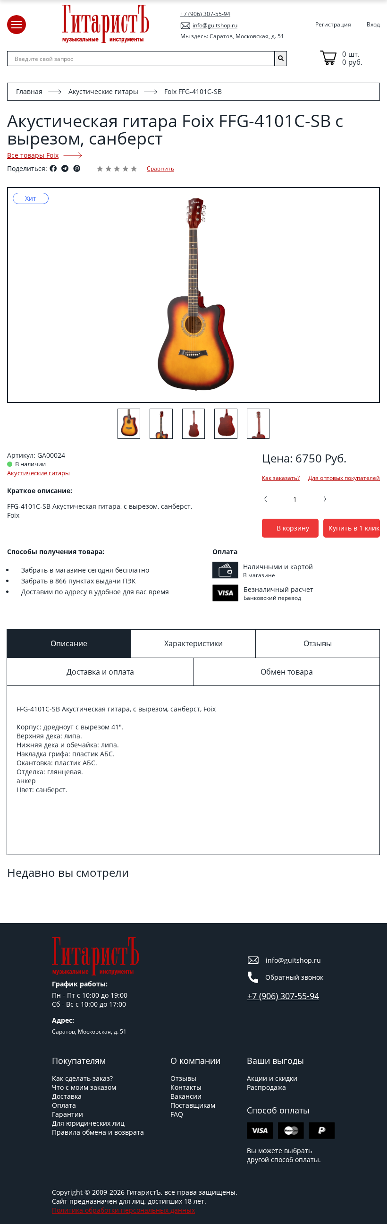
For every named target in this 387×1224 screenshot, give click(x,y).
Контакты (186, 1087)
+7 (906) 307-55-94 (205, 14)
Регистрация (333, 24)
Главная (29, 91)
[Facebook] (53, 168)
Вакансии (186, 1096)
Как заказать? (281, 478)
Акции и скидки (272, 1078)
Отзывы (183, 1078)
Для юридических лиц (88, 1123)
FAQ (176, 1114)
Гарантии (67, 1114)
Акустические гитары (103, 91)
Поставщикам (192, 1105)
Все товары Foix (33, 155)
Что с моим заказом (84, 1087)
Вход (373, 24)
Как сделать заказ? (82, 1078)
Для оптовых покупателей (344, 478)
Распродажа (266, 1087)
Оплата (64, 1105)
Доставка (67, 1096)
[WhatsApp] (76, 168)
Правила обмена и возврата (98, 1132)
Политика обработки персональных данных (123, 1210)
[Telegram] (64, 168)
